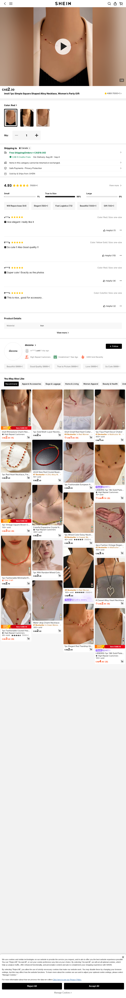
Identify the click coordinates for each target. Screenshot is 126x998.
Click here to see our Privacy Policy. (67, 980)
